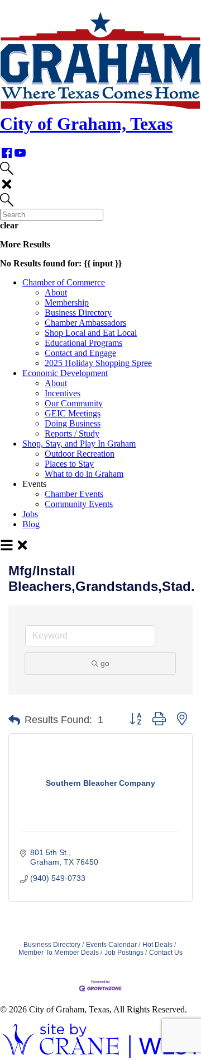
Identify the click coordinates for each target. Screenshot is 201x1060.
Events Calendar (111, 945)
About (56, 292)
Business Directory (78, 312)
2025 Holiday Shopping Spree (98, 363)
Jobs (30, 514)
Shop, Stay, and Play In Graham (79, 443)
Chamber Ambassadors (85, 322)
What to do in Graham (84, 474)
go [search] (104, 663)
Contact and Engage (80, 353)
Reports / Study (72, 433)
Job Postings (123, 952)
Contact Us (166, 952)
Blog (31, 524)
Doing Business (72, 423)
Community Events (79, 504)
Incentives (62, 393)
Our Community (74, 403)
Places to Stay (69, 463)
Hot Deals (157, 945)
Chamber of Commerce (63, 282)
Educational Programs (83, 343)
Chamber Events (74, 494)
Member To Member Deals (58, 952)
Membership (67, 302)
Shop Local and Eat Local (91, 332)
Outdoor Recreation (79, 453)
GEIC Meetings (72, 413)
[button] (14, 720)
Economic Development (65, 373)
